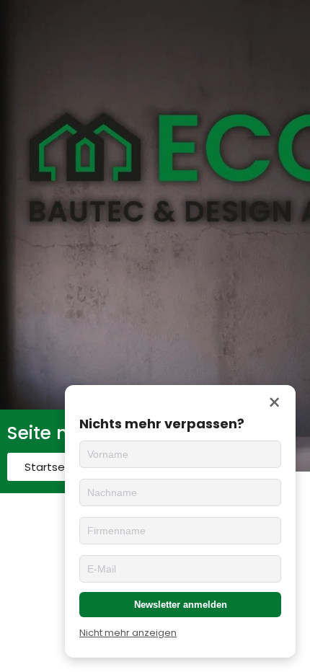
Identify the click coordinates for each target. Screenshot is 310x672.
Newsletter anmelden (180, 604)
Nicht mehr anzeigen (128, 633)
